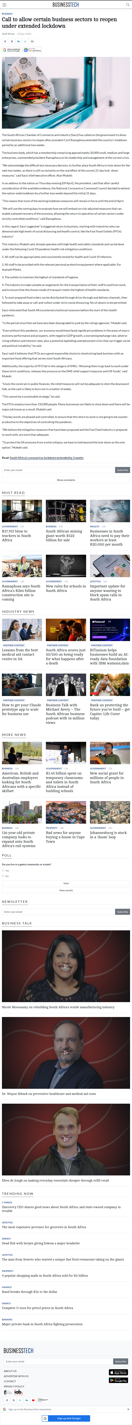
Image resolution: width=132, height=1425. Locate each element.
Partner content (13, 645)
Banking (7, 1319)
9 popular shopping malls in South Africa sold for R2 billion (45, 1275)
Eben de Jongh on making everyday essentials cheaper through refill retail (55, 1180)
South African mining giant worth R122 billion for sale (64, 535)
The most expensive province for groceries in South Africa (44, 1227)
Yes (7, 870)
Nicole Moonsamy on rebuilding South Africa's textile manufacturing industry (58, 1007)
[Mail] (32, 41)
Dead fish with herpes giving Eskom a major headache (41, 1243)
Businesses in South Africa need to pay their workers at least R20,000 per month (109, 538)
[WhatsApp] (25, 41)
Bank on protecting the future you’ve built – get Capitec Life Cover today (110, 711)
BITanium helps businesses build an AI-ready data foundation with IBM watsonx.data (109, 656)
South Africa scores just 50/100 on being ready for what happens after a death (65, 656)
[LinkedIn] (18, 41)
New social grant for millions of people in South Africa (107, 777)
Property (51, 828)
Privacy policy (14, 1386)
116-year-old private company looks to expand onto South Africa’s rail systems (18, 839)
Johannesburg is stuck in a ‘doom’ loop (108, 835)
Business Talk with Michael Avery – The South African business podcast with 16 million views (65, 714)
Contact (10, 1381)
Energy (6, 1238)
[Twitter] (12, 41)
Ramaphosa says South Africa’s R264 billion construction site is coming (21, 592)
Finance (7, 1287)
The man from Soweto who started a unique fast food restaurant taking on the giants (63, 1259)
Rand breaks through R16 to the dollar (29, 1292)
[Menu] (4, 5)
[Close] (128, 1409)
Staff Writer (8, 33)
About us (10, 1370)
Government (10, 526)
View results (66, 890)
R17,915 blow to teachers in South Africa (16, 535)
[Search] (127, 4)
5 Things (7, 1202)
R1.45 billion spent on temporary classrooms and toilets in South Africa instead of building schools (64, 782)
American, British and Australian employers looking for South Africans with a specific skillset (21, 782)
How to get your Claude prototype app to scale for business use (21, 709)
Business (7, 13)
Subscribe (122, 469)
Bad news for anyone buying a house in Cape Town (65, 837)
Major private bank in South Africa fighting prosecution (42, 1324)
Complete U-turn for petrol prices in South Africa (37, 1308)
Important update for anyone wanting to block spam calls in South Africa (107, 592)
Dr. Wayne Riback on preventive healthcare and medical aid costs (49, 1094)
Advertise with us (16, 1376)
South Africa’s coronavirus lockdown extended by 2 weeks (47, 457)
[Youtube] (33, 1400)
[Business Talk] (43, 1400)
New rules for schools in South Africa (66, 588)
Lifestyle (95, 581)
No (7, 875)
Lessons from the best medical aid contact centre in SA (20, 654)
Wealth (94, 526)
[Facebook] (5, 41)
